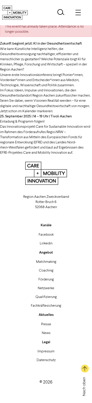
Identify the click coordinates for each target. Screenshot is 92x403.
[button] (60, 12)
